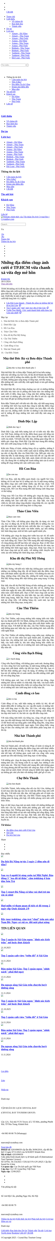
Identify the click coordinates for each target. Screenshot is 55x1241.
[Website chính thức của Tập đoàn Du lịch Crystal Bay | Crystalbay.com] (27, 219)
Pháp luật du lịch (38, 1219)
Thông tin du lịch (8, 241)
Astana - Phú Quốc (20, 46)
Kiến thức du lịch (23, 1219)
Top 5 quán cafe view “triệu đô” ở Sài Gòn (24, 955)
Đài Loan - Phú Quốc (21, 58)
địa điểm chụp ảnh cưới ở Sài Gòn (20, 830)
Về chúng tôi (17, 21)
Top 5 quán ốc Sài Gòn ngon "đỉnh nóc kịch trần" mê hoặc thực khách (25, 941)
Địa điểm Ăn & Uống (21, 84)
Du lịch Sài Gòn (13, 835)
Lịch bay (10, 31)
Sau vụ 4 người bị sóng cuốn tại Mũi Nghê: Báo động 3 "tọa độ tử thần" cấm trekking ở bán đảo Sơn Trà (27, 878)
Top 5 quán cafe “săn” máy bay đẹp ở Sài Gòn (26, 308)
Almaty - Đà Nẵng (20, 33)
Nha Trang (16, 99)
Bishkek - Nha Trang (21, 48)
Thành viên (16, 26)
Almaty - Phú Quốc (20, 38)
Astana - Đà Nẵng (19, 41)
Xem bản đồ (6, 1147)
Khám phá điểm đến (20, 87)
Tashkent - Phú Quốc (21, 55)
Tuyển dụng (6, 1233)
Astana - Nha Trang (20, 43)
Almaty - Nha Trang (20, 36)
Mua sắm (15, 89)
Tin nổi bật (10, 92)
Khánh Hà (5, 279)
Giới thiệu (10, 19)
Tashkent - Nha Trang (21, 53)
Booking (15, 1233)
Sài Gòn (9, 832)
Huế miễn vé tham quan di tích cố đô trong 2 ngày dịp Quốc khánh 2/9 (25, 907)
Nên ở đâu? (16, 82)
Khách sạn (10, 94)
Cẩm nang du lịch (19, 79)
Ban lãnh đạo (17, 24)
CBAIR (9, 12)
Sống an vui (6, 1221)
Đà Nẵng (15, 96)
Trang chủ (10, 16)
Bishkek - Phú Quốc (20, 50)
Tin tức (41, 1230)
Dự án (9, 29)
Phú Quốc (16, 101)
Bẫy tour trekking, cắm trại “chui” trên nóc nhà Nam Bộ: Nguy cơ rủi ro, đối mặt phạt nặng (27, 921)
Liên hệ (9, 104)
